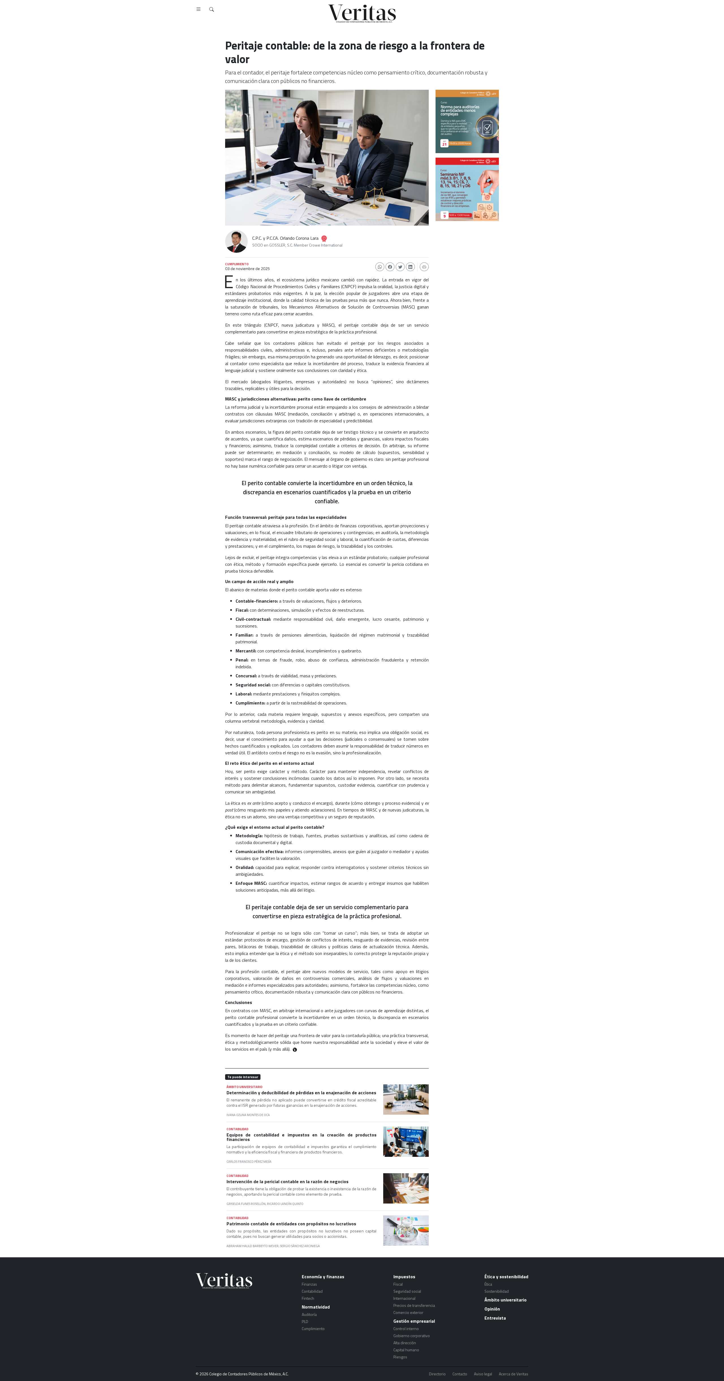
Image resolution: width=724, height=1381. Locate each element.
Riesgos (400, 1357)
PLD (305, 1321)
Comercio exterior (408, 1312)
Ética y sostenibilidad (506, 1276)
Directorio (437, 1373)
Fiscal (398, 1284)
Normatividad (316, 1306)
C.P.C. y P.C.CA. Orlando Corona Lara (285, 238)
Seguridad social (407, 1291)
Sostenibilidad (496, 1291)
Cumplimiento (313, 1328)
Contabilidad (312, 1291)
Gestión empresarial (414, 1321)
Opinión (492, 1308)
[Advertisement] (467, 257)
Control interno (406, 1328)
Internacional (404, 1298)
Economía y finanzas (323, 1276)
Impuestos (404, 1276)
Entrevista (495, 1317)
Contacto (460, 1373)
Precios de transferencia (414, 1305)
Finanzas (309, 1284)
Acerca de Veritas (513, 1373)
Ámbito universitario (505, 1299)
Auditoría (309, 1314)
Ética (488, 1284)
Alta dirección (404, 1343)
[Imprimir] (424, 266)
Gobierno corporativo (411, 1336)
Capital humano (406, 1350)
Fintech (308, 1298)
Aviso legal (483, 1373)
